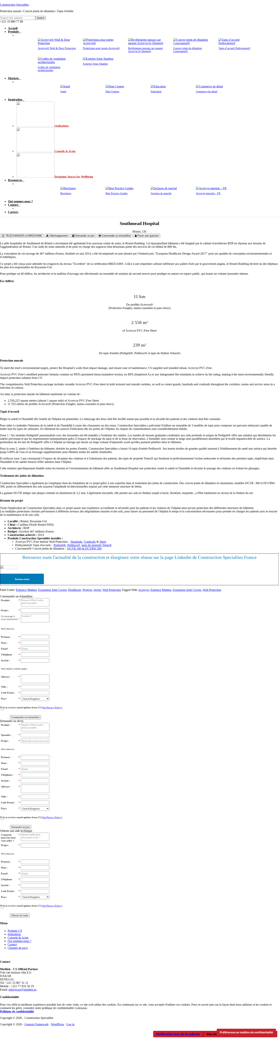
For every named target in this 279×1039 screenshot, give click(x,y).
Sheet (102, 541)
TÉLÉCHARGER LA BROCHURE (23, 235)
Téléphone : (10, 774)
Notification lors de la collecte (178, 1034)
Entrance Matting (26, 589)
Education (156, 91)
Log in (70, 1024)
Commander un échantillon (116, 235)
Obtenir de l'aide (19, 915)
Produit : (10, 600)
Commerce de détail (206, 91)
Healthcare (74, 589)
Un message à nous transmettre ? (10, 618)
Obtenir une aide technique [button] (16, 830)
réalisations (14, 934)
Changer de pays (18, 947)
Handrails (76, 541)
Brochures (65, 193)
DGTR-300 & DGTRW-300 (84, 548)
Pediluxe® (73, 545)
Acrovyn (143, 589)
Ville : (10, 686)
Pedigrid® (60, 545)
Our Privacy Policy (51, 707)
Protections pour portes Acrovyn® (101, 48)
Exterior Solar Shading (95, 63)
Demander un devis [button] (11, 721)
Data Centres (112, 91)
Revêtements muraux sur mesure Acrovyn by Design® (145, 50)
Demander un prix (85, 235)
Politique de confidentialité (17, 1011)
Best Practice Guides (117, 193)
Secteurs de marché (161, 193)
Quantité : (10, 735)
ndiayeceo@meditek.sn (22, 989)
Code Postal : (10, 692)
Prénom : (10, 637)
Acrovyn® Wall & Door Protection (57, 48)
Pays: (10, 698)
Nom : (10, 642)
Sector (97, 589)
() (31, 707)
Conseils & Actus (18, 937)
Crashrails (90, 541)
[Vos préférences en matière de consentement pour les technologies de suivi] (246, 1032)
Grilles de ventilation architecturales (49, 69)
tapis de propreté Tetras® (97, 545)
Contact (12, 944)
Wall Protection (111, 589)
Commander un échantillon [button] (16, 596)
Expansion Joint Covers (52, 589)
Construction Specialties (14, 4)
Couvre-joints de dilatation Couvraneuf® (187, 50)
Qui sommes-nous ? (19, 941)
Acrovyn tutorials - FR (208, 193)
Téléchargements (58, 235)
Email (10, 648)
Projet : (10, 610)
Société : (10, 660)
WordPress (57, 1024)
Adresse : (10, 676)
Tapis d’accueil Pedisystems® (234, 48)
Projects (87, 589)
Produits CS (15, 930)
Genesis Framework (36, 1024)
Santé (63, 91)
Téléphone (10, 654)
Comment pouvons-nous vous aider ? (10, 837)
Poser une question (148, 235)
